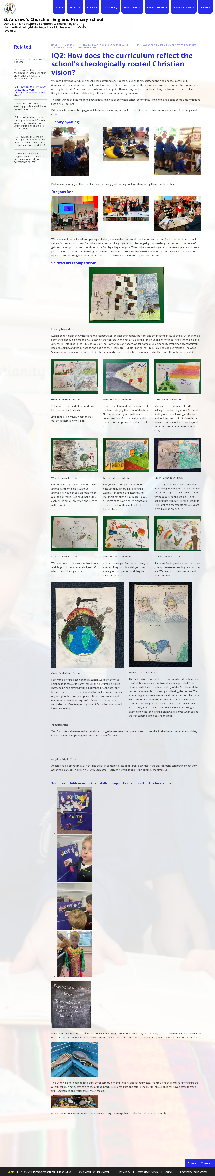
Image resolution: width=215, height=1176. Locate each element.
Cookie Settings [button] (199, 1171)
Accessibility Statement (147, 1171)
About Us (70, 45)
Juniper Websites (103, 1171)
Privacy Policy (185, 1171)
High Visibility (124, 1171)
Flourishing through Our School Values (106, 45)
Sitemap (169, 1171)
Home (54, 45)
